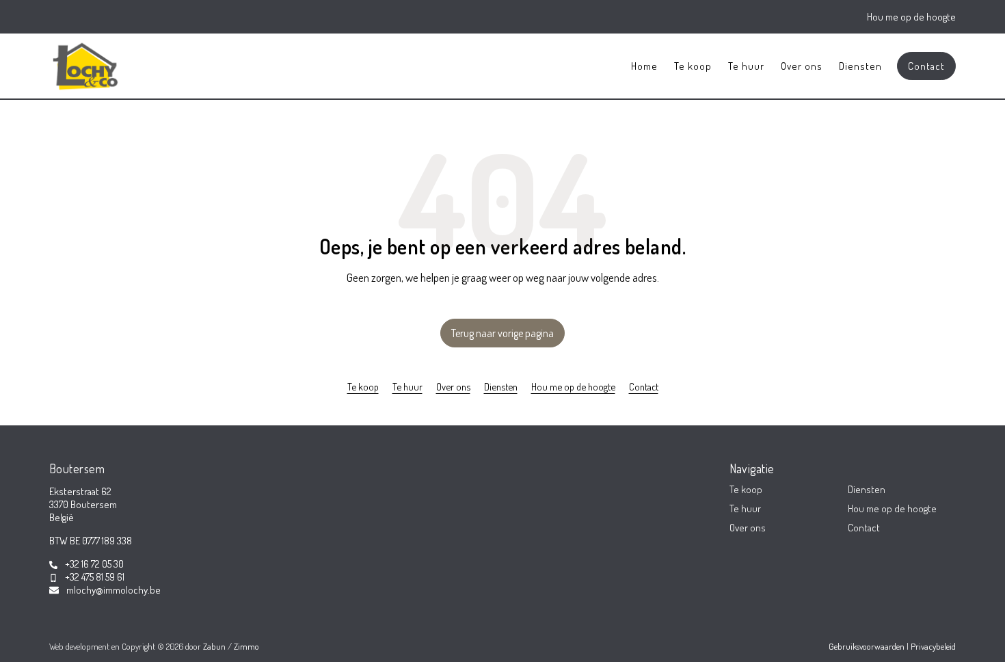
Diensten (860, 65)
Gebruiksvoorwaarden (868, 646)
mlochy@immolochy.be (113, 589)
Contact (926, 65)
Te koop (693, 65)
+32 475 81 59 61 (94, 576)
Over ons (801, 65)
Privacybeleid (933, 646)
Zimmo (246, 646)
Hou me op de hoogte (911, 16)
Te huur (746, 65)
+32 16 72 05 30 (94, 563)
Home (644, 65)
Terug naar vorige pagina (502, 333)
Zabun (214, 646)
